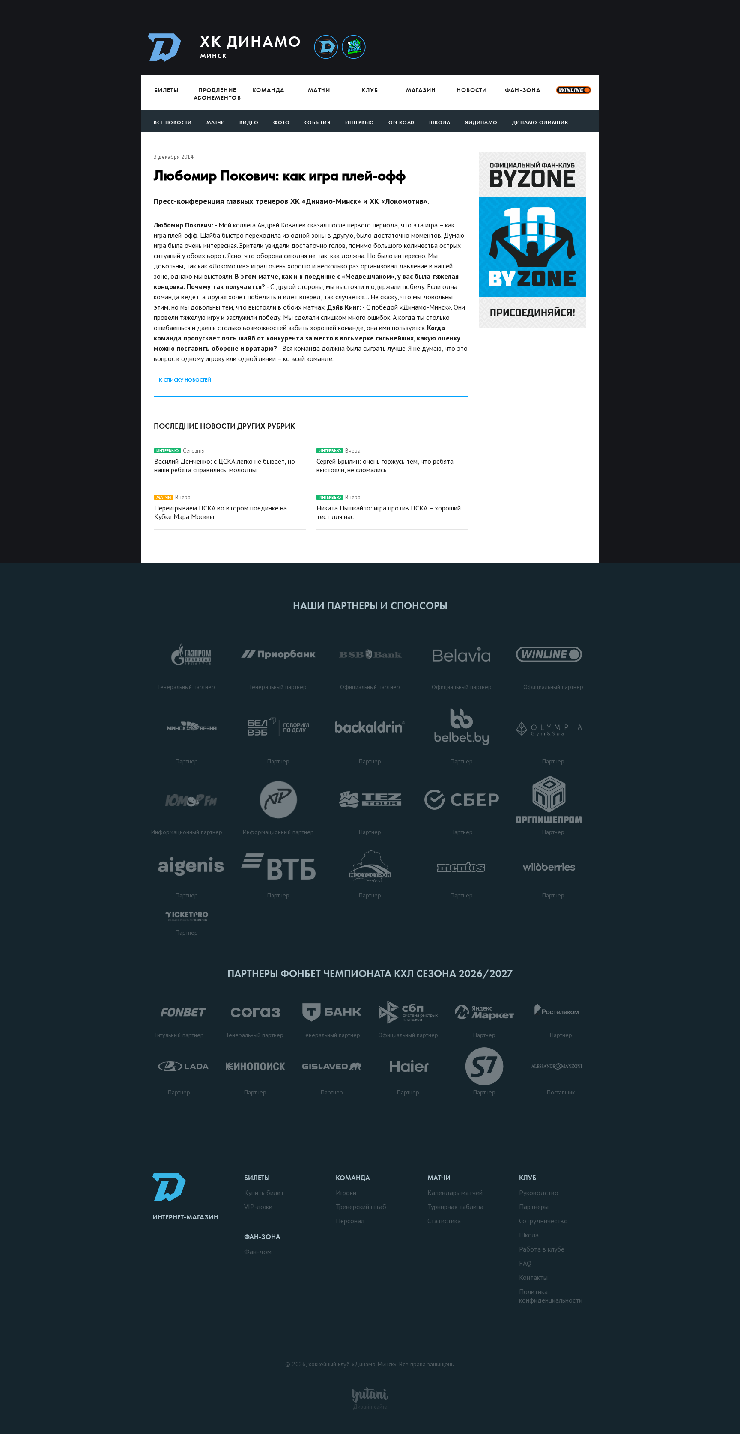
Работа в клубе (541, 1249)
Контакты (533, 1277)
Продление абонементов (217, 93)
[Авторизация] (518, 47)
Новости (472, 90)
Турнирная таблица (455, 1206)
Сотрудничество (543, 1220)
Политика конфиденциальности (550, 1295)
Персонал (350, 1220)
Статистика (444, 1220)
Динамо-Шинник (326, 47)
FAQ (525, 1263)
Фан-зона (522, 90)
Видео (249, 122)
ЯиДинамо (481, 122)
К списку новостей (185, 379)
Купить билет (264, 1192)
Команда (268, 90)
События (317, 122)
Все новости (173, 122)
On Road (401, 122)
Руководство (538, 1192)
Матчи (319, 90)
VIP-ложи (258, 1206)
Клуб (369, 90)
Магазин (421, 90)
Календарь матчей (455, 1192)
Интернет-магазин (185, 1217)
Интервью (359, 122)
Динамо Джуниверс (354, 47)
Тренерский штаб (361, 1206)
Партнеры (534, 1206)
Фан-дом (258, 1251)
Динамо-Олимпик (540, 122)
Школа (440, 122)
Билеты (166, 90)
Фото (281, 122)
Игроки (346, 1192)
